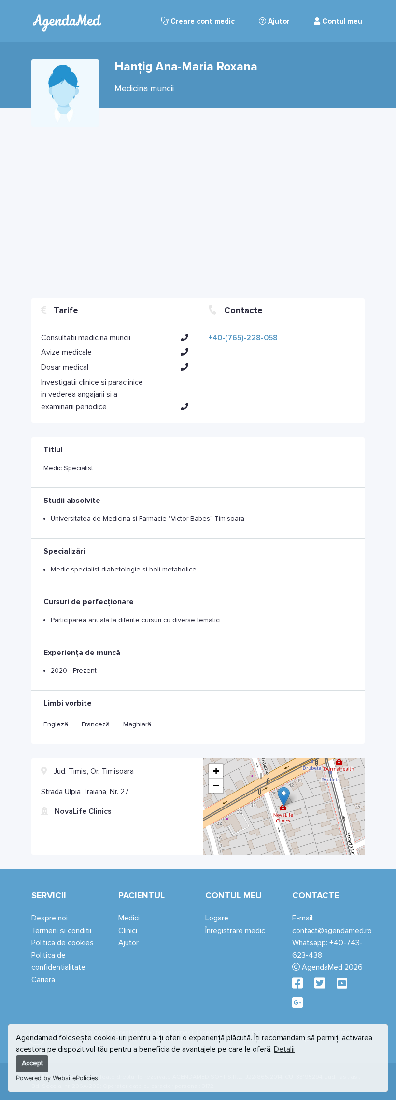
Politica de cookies (62, 942)
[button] (184, 337)
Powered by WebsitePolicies (57, 1078)
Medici (129, 918)
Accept (32, 1063)
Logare (216, 918)
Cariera (43, 980)
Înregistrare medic (235, 930)
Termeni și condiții (61, 930)
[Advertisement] (198, 209)
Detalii (284, 1049)
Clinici (127, 930)
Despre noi (49, 918)
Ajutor (278, 21)
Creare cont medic (202, 21)
